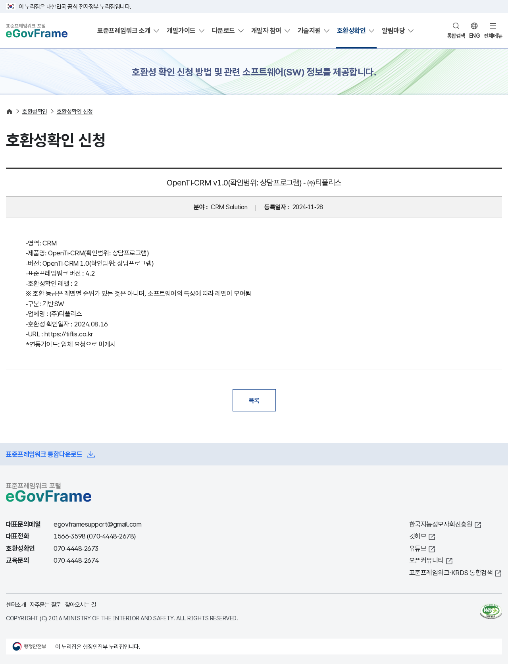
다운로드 (223, 30)
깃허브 (418, 535)
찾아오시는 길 (80, 604)
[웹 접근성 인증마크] (491, 611)
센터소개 (16, 604)
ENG (474, 35)
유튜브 (418, 548)
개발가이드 (181, 30)
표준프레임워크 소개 (123, 30)
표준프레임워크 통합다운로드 (44, 454)
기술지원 (309, 30)
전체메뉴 (493, 35)
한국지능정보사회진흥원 (441, 524)
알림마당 (393, 30)
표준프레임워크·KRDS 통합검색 (451, 572)
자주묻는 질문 (45, 604)
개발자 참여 (266, 30)
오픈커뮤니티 (426, 560)
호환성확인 (351, 30)
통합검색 (456, 35)
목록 (254, 400)
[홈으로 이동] (9, 111)
